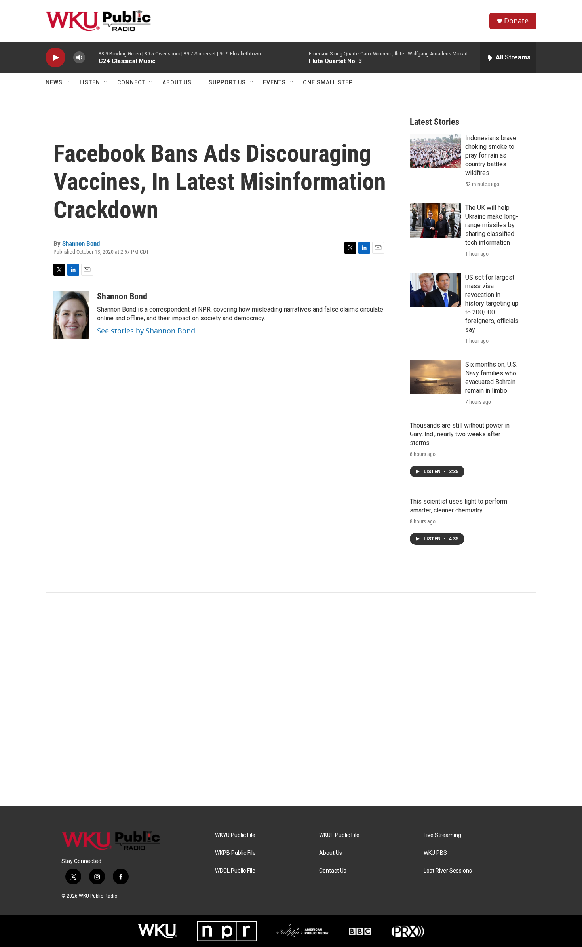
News (54, 82)
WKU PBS (435, 853)
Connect (131, 82)
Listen (90, 82)
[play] (55, 57)
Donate (516, 21)
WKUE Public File (339, 835)
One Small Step (328, 82)
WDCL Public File (235, 871)
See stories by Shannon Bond (146, 330)
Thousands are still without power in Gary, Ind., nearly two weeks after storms (460, 434)
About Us (177, 82)
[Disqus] (291, 700)
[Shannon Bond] (71, 315)
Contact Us (332, 871)
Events (274, 82)
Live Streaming (442, 835)
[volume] (79, 58)
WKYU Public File (235, 835)
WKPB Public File (235, 853)
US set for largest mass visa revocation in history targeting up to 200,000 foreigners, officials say (492, 303)
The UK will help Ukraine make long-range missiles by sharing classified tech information (491, 225)
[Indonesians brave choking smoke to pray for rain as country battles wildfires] (435, 151)
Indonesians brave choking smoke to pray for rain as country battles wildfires (490, 155)
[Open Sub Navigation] (68, 82)
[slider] (92, 57)
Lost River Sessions (448, 871)
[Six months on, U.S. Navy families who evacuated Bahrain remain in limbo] (435, 377)
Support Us (227, 82)
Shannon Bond (81, 243)
